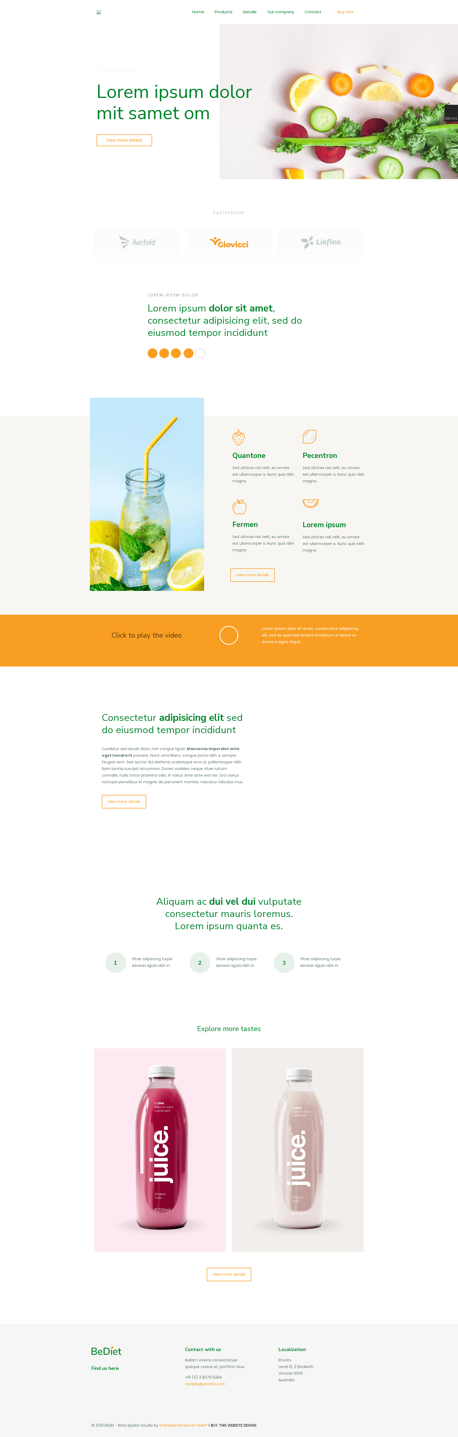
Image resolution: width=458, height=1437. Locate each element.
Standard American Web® (182, 1425)
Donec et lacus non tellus (147, 1066)
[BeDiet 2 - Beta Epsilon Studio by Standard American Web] (99, 12)
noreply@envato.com (205, 1384)
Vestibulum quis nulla (279, 1066)
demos (451, 118)
